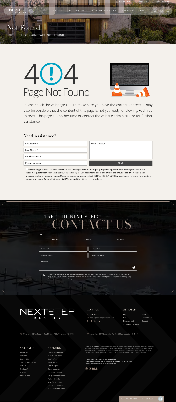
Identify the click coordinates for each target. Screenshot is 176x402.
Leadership (24, 359)
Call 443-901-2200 (129, 399)
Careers (23, 366)
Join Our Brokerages (28, 362)
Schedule (151, 399)
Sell (62, 11)
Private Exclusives (55, 356)
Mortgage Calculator (56, 372)
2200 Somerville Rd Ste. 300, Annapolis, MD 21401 (119, 334)
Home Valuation (54, 369)
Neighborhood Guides (56, 376)
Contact (145, 321)
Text (142, 399)
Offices (23, 372)
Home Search (128, 11)
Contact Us (25, 369)
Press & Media (25, 376)
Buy (54, 11)
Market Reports (54, 379)
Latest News (147, 318)
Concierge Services (55, 352)
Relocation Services (56, 385)
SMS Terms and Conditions (74, 179)
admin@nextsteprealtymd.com (102, 318)
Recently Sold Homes (56, 389)
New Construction (55, 382)
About (143, 11)
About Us (24, 352)
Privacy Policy (50, 179)
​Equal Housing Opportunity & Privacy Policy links (100, 363)
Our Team (23, 356)
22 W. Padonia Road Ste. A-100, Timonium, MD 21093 (53, 334)
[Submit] (133, 267)
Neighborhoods (77, 11)
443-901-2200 (108, 175)
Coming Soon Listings (56, 359)
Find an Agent (53, 366)
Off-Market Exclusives (103, 11)
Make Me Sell (53, 362)
